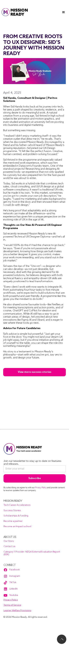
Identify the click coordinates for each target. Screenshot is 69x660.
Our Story (9, 541)
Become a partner (13, 521)
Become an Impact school (17, 526)
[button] (63, 12)
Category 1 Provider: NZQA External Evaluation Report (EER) (32, 553)
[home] (15, 12)
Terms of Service (12, 605)
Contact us (9, 546)
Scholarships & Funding (16, 515)
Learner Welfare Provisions (17, 610)
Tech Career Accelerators (17, 505)
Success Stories (12, 510)
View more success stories (34, 372)
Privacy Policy (11, 600)
